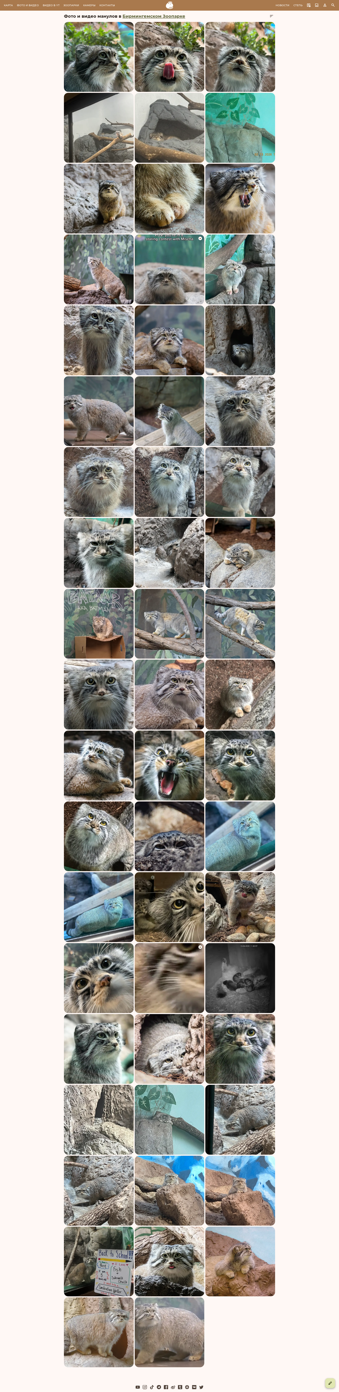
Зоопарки (71, 5)
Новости (283, 5)
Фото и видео (28, 5)
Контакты (107, 5)
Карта (8, 5)
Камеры (89, 5)
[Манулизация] (169, 5)
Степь (298, 5)
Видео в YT (51, 5)
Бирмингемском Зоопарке (154, 16)
